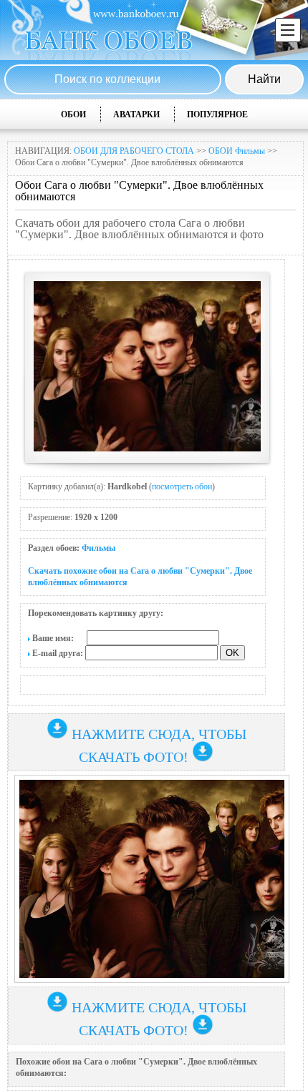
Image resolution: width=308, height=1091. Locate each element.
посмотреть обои (182, 486)
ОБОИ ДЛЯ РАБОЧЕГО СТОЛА (134, 151)
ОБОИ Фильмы (236, 151)
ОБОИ (73, 114)
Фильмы (98, 548)
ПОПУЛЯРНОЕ (217, 114)
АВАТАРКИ (136, 114)
